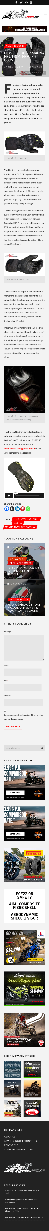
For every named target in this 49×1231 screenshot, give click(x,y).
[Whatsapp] (28, 508)
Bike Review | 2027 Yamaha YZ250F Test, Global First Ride (22, 1209)
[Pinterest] (22, 508)
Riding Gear (17, 559)
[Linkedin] (17, 508)
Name (6, 665)
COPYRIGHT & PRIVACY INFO (19, 1149)
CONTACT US (11, 1145)
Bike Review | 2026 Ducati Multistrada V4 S (23, 1217)
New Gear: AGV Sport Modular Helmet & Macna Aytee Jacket (23, 607)
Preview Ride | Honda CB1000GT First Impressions (21, 1200)
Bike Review (15, 67)
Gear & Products (21, 563)
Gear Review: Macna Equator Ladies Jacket (23, 571)
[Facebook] (6, 508)
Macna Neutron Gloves (20, 527)
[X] (12, 508)
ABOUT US (9, 1136)
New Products (15, 46)
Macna (18, 523)
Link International (26, 519)
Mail (6, 681)
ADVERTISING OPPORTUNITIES (20, 1141)
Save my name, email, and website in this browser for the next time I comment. (23, 717)
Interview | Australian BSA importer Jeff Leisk (22, 1191)
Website (7, 696)
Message (7, 632)
